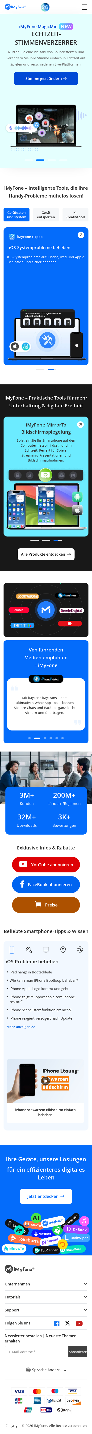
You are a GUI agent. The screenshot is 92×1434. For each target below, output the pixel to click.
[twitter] (68, 1324)
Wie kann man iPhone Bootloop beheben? (44, 980)
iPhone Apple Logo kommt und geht (39, 988)
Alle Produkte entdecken (43, 554)
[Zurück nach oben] (84, 1389)
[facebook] (56, 1324)
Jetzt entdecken (43, 1196)
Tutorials (13, 1297)
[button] (29, 160)
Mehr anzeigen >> (21, 1027)
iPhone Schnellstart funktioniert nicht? (40, 1009)
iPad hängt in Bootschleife (31, 972)
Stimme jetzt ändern (43, 78)
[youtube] (79, 1324)
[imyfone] (15, 7)
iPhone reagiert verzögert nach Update (41, 1018)
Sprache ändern (47, 1369)
